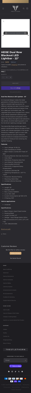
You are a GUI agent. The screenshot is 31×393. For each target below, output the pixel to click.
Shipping (14, 64)
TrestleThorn (8, 384)
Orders (5, 329)
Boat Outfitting (7, 269)
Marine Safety (7, 283)
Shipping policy (25, 387)
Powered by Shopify (16, 384)
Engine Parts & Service (9, 300)
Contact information (16, 389)
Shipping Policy (7, 339)
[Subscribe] (25, 360)
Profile (5, 333)
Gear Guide (6, 309)
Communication (7, 286)
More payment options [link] (15, 91)
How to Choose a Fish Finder (11, 313)
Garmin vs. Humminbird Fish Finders (13, 320)
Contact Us (6, 336)
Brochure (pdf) (5, 229)
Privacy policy (7, 387)
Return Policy (7, 343)
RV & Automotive (8, 293)
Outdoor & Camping (8, 297)
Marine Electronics (8, 276)
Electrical (6, 272)
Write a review (15, 253)
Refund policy (26, 384)
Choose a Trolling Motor (9, 316)
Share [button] (4, 234)
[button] (3, 8)
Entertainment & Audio (9, 290)
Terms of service (16, 387)
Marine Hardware (8, 279)
